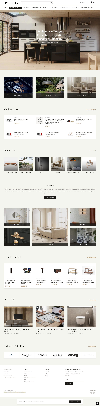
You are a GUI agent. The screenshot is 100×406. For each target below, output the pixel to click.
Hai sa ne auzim (50, 197)
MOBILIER (26, 7)
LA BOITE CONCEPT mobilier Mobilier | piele (72, 281)
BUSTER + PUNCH (14, 7)
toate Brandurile (92, 346)
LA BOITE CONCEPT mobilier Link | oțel (41, 281)
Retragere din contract (29, 381)
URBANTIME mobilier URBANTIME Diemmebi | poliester (84, 133)
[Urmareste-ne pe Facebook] (91, 393)
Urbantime (16, 117)
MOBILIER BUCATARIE (86, 7)
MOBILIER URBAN (36, 7)
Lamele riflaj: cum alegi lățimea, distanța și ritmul (17, 330)
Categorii (47, 371)
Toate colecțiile (93, 151)
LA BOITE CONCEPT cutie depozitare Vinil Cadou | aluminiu (27, 282)
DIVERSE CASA (65, 7)
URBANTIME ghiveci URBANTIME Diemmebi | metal (84, 120)
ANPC (25, 375)
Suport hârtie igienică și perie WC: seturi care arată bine (80, 330)
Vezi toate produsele (91, 109)
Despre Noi (6, 371)
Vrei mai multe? (93, 300)
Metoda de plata (28, 371)
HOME (5, 7)
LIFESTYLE (75, 7)
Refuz (78, 401)
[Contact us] (97, 403)
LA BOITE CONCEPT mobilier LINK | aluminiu (57, 281)
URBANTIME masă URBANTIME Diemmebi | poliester (21, 120)
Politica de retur (27, 373)
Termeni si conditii (8, 375)
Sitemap (46, 375)
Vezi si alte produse (92, 257)
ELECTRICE (54, 7)
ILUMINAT (45, 7)
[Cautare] (51, 2)
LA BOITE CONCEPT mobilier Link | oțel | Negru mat (10, 282)
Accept (71, 401)
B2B (25, 379)
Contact (5, 373)
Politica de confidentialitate (10, 377)
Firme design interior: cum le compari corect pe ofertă (50, 330)
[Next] (96, 276)
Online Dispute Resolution (29, 377)
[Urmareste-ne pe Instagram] (94, 393)
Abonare (69, 383)
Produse (46, 373)
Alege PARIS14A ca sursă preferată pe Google (15, 391)
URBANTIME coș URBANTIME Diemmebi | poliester (21, 133)
